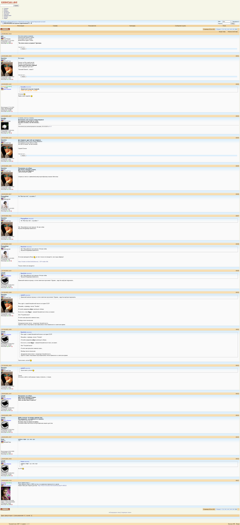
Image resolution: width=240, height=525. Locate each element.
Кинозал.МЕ (231, 524)
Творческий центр (12, 21)
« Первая (218, 29)
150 (233, 29)
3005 (237, 166)
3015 (237, 437)
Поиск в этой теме (233, 31)
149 (231, 29)
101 (225, 29)
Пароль (220, 23)
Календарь (132, 25)
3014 (237, 415)
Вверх (238, 524)
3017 (237, 480)
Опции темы (222, 31)
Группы (6, 17)
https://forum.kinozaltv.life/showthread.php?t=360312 (52, 485)
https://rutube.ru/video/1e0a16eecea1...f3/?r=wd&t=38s (33, 261)
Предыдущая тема (115, 512)
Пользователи (92, 25)
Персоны (6, 14)
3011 (238, 329)
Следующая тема (125, 512)
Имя (219, 21)
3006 (237, 194)
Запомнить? (236, 21)
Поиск (224, 25)
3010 (237, 292)
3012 (237, 365)
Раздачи (6, 11)
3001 (237, 56)
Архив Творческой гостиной (38, 21)
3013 (237, 393)
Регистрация (20, 25)
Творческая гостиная (23, 21)
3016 (237, 458)
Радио (5, 18)
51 (223, 29)
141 (228, 29)
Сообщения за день (180, 25)
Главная (6, 8)
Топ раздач (7, 12)
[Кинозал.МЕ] (9, 4)
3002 (237, 84)
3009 (237, 270)
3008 (237, 244)
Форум (6, 10)
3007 (237, 216)
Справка (55, 25)
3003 (237, 116)
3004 (237, 138)
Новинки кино (7, 15)
